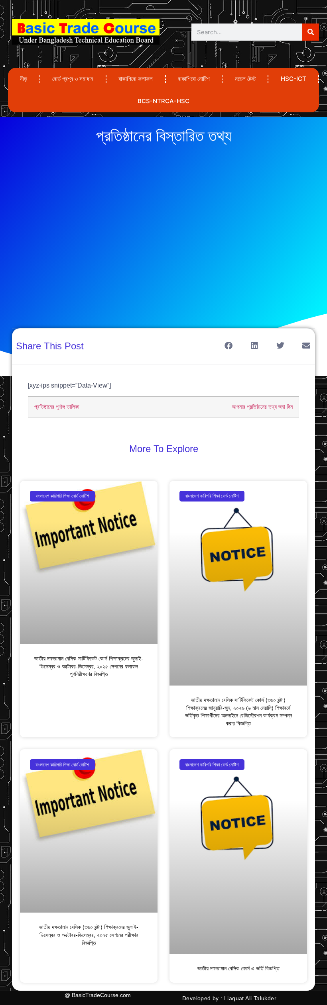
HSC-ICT (293, 78)
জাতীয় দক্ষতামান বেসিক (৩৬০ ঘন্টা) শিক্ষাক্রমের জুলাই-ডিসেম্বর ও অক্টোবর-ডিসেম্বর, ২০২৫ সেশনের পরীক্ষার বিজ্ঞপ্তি (88, 935)
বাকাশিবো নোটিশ (194, 78)
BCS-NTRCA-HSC (163, 101)
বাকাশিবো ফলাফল (135, 78)
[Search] (310, 32)
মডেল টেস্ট (245, 78)
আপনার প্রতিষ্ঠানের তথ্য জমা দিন (262, 407)
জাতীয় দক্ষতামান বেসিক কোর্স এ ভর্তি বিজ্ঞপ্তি (238, 968)
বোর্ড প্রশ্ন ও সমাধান (72, 78)
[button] (228, 346)
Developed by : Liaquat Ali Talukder (229, 998)
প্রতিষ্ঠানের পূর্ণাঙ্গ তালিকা (56, 407)
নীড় (23, 78)
